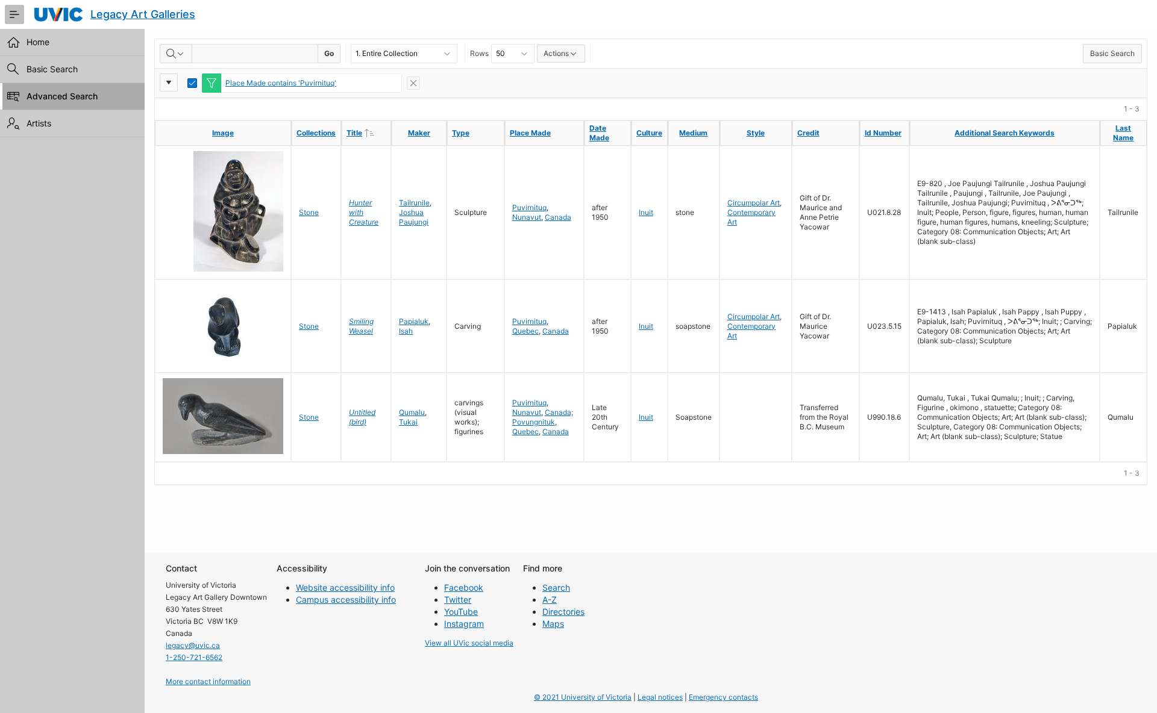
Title (368, 132)
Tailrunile (414, 202)
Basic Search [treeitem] (52, 69)
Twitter (457, 599)
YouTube (461, 611)
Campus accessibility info (346, 599)
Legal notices (660, 697)
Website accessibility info (345, 587)
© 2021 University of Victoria (583, 697)
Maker (419, 132)
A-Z (549, 599)
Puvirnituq (529, 207)
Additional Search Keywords (1005, 132)
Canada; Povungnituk (542, 417)
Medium (693, 132)
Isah (406, 330)
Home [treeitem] (38, 42)
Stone (309, 212)
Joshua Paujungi (413, 217)
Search (556, 587)
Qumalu (412, 412)
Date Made (599, 132)
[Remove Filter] (413, 83)
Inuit (646, 212)
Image (223, 132)
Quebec (525, 330)
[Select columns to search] (176, 53)
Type (460, 132)
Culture (649, 132)
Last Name (1123, 132)
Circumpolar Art (753, 202)
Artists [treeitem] (39, 123)
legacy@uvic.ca (193, 645)
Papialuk (413, 321)
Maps (553, 623)
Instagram (464, 623)
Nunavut (526, 217)
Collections (316, 132)
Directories (563, 611)
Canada (558, 217)
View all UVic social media (469, 642)
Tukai (408, 421)
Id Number (883, 132)
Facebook (463, 587)
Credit (808, 132)
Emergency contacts (723, 697)
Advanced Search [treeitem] (62, 96)
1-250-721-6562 (194, 657)
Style (756, 132)
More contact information (208, 681)
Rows (479, 53)
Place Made (530, 132)
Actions (556, 53)
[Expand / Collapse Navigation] (14, 14)
